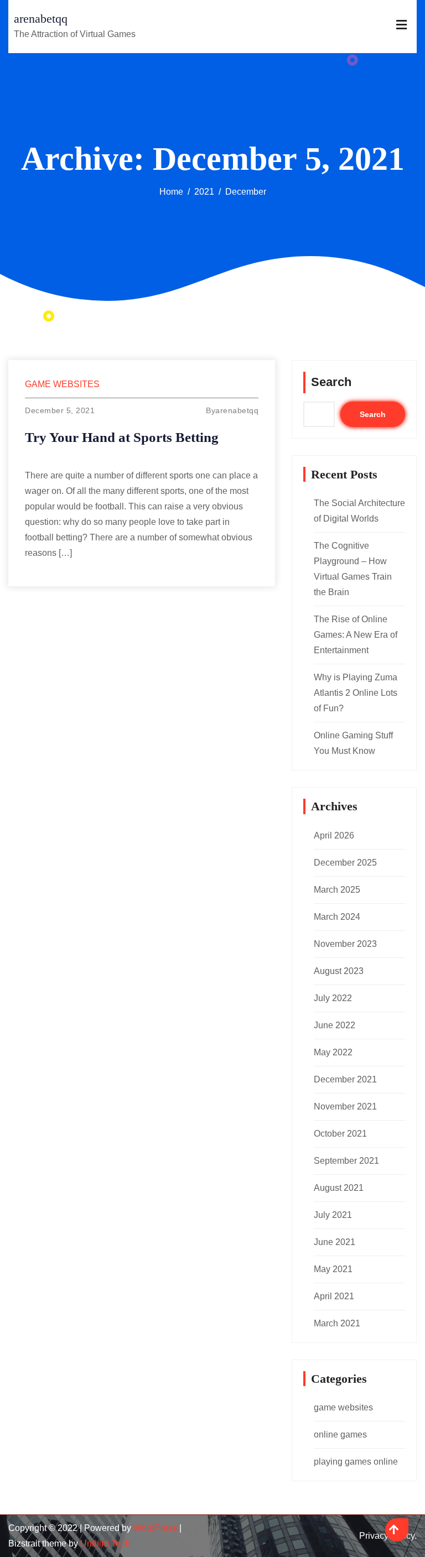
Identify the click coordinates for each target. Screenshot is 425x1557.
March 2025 (337, 889)
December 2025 (345, 862)
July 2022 (333, 998)
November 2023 (345, 944)
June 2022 (334, 1025)
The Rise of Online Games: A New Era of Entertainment (355, 635)
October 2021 (340, 1133)
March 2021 (337, 1323)
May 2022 (333, 1052)
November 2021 (345, 1106)
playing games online (356, 1461)
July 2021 (333, 1215)
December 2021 (345, 1079)
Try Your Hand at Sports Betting (122, 437)
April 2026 (334, 835)
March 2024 (337, 916)
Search (331, 382)
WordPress (155, 1528)
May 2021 (333, 1269)
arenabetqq (41, 18)
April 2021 (334, 1296)
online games (340, 1434)
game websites (62, 384)
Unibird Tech (105, 1543)
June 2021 (334, 1242)
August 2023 (339, 971)
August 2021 (339, 1188)
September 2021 (346, 1160)
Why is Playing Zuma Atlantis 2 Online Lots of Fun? (355, 693)
